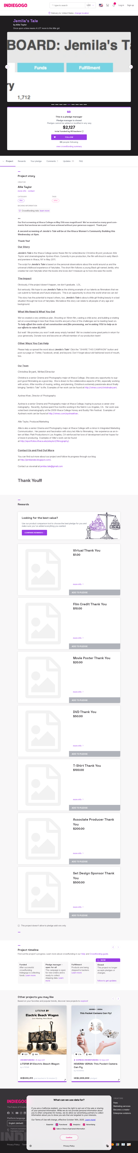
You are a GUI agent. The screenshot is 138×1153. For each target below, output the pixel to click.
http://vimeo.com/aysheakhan (63, 413)
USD (89, 5)
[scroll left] (7, 67)
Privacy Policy (13, 1144)
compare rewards (34, 532)
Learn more (30, 975)
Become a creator (121, 1109)
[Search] (53, 5)
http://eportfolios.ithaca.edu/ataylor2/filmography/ (44, 441)
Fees (115, 1103)
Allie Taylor (21, 25)
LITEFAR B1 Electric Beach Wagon (39, 1063)
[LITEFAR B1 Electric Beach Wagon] (42, 1029)
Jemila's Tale (25, 20)
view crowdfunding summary (69, 146)
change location (82, 13)
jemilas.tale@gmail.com (51, 466)
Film (21, 200)
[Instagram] (21, 1113)
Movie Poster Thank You (91, 658)
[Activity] (114, 5)
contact (31, 191)
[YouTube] (16, 1113)
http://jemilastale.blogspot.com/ (35, 459)
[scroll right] (131, 67)
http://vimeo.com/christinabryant (101, 387)
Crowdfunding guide (99, 954)
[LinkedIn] (25, 1113)
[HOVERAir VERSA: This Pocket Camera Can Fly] (95, 1029)
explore (84, 1001)
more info (22, 191)
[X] (12, 1113)
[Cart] (107, 5)
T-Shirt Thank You (87, 765)
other (56, 200)
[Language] (100, 5)
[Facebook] (8, 1113)
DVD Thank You (84, 712)
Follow (69, 137)
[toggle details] (66, 1081)
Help (83, 954)
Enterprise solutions (122, 1113)
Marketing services (121, 1106)
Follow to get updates (106, 980)
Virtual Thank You (86, 550)
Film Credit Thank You (90, 604)
